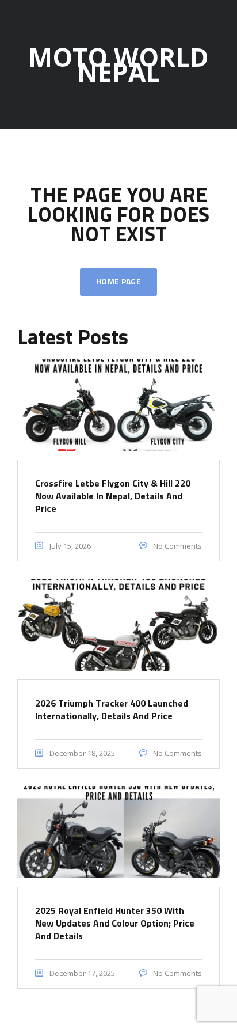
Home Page (118, 282)
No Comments (176, 546)
